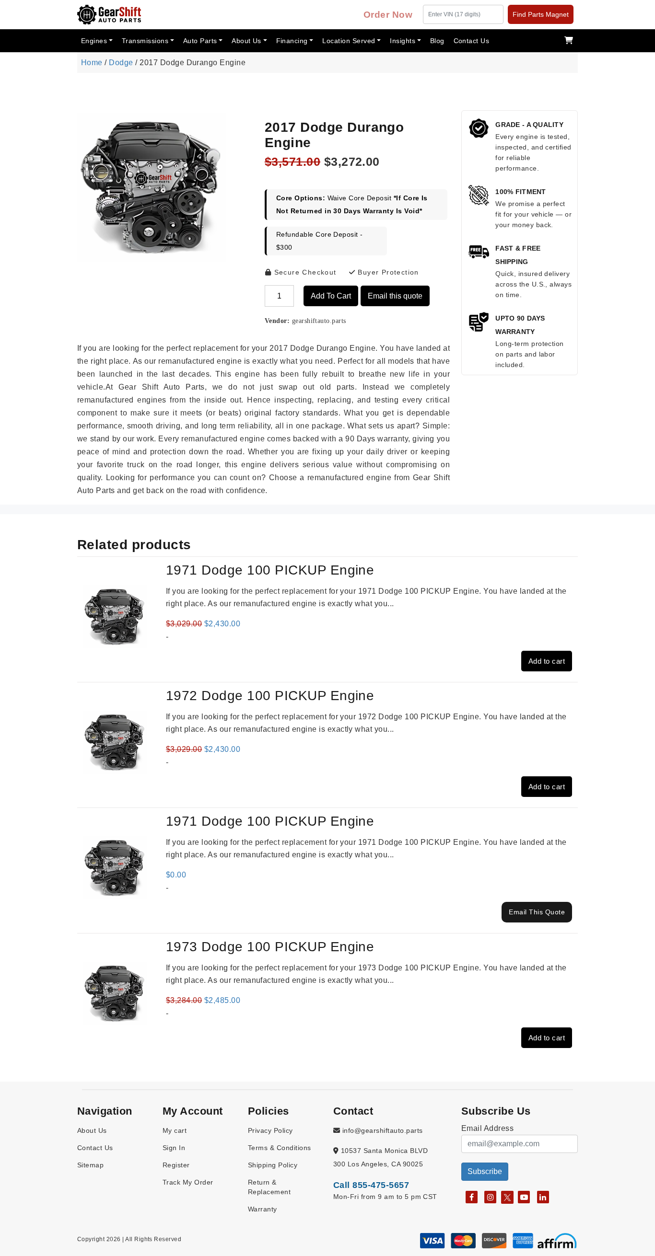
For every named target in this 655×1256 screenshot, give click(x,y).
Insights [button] (402, 41)
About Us (92, 1130)
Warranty (262, 1209)
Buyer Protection (387, 272)
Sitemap (90, 1165)
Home (92, 62)
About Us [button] (246, 41)
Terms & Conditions (279, 1148)
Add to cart (331, 296)
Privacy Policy (270, 1130)
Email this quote (395, 296)
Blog (437, 41)
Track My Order (188, 1182)
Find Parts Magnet (541, 14)
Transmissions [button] (145, 41)
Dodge (121, 62)
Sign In (174, 1148)
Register (176, 1165)
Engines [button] (94, 41)
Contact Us (472, 41)
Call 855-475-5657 (371, 1185)
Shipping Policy (272, 1165)
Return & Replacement (269, 1187)
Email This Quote (537, 912)
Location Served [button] (348, 41)
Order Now (387, 15)
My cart (175, 1130)
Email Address (487, 1128)
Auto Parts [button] (200, 41)
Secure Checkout (303, 272)
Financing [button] (292, 41)
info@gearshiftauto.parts (381, 1130)
